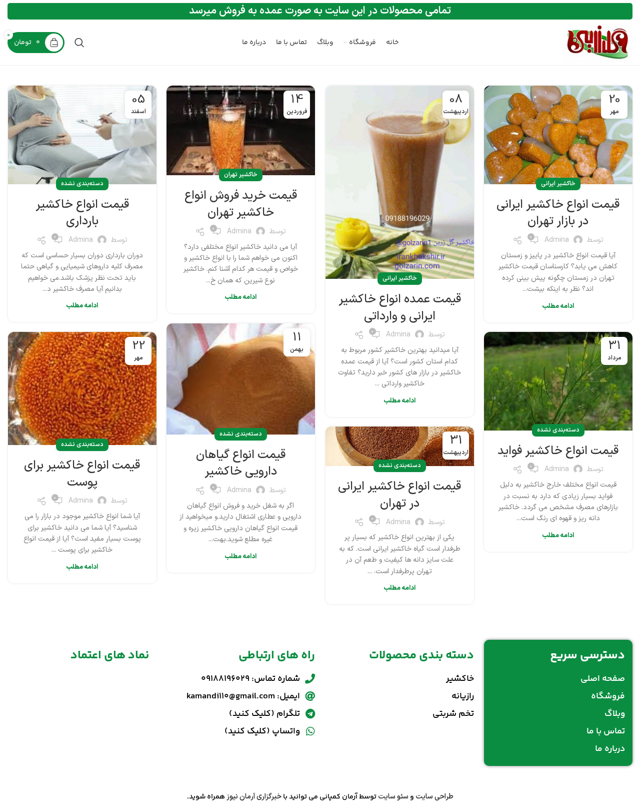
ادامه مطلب (558, 306)
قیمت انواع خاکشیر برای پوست (82, 474)
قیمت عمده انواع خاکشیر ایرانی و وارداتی (399, 307)
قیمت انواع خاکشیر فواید (558, 451)
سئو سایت (393, 796)
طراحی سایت (435, 796)
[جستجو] (80, 43)
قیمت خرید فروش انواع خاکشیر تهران (240, 204)
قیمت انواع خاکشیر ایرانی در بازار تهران (558, 213)
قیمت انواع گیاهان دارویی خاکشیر (241, 463)
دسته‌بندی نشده (82, 183)
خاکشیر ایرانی (558, 183)
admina (556, 240)
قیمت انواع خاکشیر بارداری (82, 213)
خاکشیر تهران (241, 174)
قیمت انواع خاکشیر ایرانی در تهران (399, 495)
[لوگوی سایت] (597, 42)
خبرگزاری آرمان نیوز (254, 796)
